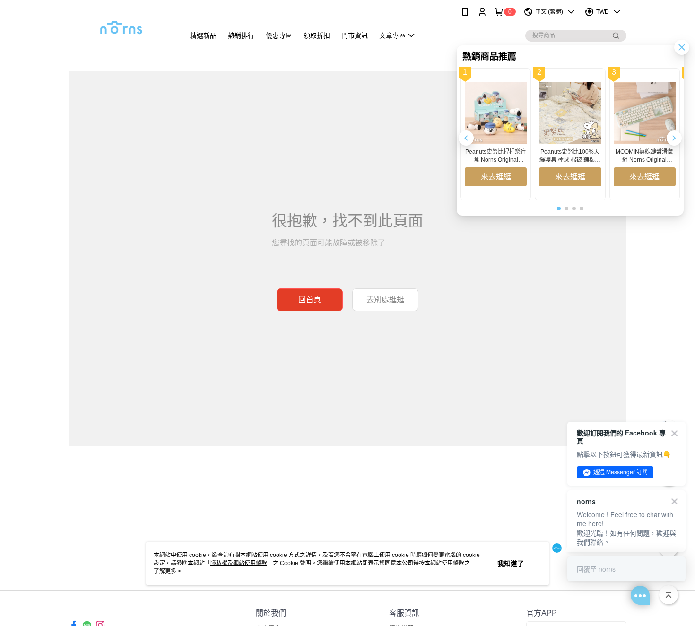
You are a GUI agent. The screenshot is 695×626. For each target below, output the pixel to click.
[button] (674, 138)
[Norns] (121, 24)
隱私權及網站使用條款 (238, 563)
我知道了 (510, 563)
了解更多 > (167, 571)
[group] (495, 134)
